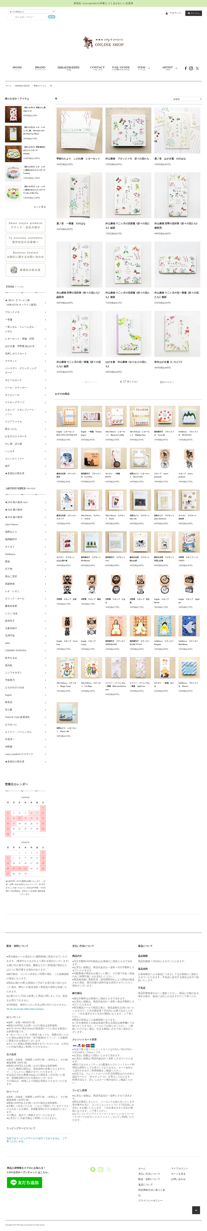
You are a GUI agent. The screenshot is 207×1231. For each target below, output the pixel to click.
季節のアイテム (40, 86)
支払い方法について (149, 1174)
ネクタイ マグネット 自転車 (189, 517)
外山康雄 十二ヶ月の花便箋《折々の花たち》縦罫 (127, 225)
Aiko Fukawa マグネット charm (115, 517)
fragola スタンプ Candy (89, 642)
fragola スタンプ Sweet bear (67, 642)
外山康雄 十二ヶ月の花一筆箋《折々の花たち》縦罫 (79, 364)
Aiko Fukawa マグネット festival (91, 517)
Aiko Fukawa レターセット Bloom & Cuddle (115, 433)
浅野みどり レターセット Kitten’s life (67, 729)
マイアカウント (179, 1168)
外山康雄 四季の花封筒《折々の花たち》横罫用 (176, 225)
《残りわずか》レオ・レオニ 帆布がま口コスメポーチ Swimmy (34, 170)
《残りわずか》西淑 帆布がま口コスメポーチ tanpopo (34, 150)
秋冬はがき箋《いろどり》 (169, 362)
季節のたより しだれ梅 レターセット (78, 158)
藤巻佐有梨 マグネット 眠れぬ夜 (140, 559)
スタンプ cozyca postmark (161, 475)
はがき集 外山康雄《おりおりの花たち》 (126, 364)
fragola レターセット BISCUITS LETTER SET (67, 433)
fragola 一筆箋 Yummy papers (91, 433)
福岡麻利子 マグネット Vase (116, 559)
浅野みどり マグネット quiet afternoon (164, 517)
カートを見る (178, 1174)
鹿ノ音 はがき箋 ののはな (170, 158)
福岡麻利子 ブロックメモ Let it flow (91, 475)
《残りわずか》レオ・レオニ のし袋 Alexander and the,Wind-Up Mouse (34, 130)
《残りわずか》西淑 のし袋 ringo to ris (34, 109)
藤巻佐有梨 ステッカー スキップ (67, 517)
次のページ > (167, 382)
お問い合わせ (178, 1179)
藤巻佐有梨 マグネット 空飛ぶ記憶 (164, 559)
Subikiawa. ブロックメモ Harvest (188, 684)
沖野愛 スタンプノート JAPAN (189, 559)
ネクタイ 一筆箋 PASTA (113, 475)
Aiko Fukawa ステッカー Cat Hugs (91, 684)
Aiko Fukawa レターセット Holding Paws (139, 433)
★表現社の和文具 (22, 86)
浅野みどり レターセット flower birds (140, 475)
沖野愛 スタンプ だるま (115, 601)
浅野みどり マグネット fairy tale (140, 517)
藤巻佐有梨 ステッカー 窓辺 (67, 475)
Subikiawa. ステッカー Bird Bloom (189, 642)
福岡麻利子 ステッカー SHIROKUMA (116, 642)
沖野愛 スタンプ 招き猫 (140, 601)
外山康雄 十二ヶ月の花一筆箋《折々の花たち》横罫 (176, 294)
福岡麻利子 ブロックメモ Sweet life (164, 433)
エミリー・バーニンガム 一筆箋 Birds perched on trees (116, 686)
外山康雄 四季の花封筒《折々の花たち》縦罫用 (79, 294)
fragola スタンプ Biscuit (162, 601)
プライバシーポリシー (150, 1200)
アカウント (175, 13)
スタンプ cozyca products (186, 475)
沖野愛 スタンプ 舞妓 (91, 599)
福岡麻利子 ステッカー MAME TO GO (140, 642)
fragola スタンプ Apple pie (189, 601)
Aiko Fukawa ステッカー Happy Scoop (66, 684)
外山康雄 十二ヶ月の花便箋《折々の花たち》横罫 (127, 294)
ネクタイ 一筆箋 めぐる (164, 684)
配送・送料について (149, 1179)
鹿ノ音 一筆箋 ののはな (71, 223)
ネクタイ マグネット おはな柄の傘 (67, 559)
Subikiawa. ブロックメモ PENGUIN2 (188, 433)
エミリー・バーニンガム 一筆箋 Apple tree (140, 684)
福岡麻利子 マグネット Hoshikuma (91, 559)
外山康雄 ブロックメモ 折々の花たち (127, 158)
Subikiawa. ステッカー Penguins (164, 642)
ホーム (8, 86)
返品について (145, 1184)
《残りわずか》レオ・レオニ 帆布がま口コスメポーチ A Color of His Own (34, 189)
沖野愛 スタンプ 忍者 (67, 599)
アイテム (195, 13)
